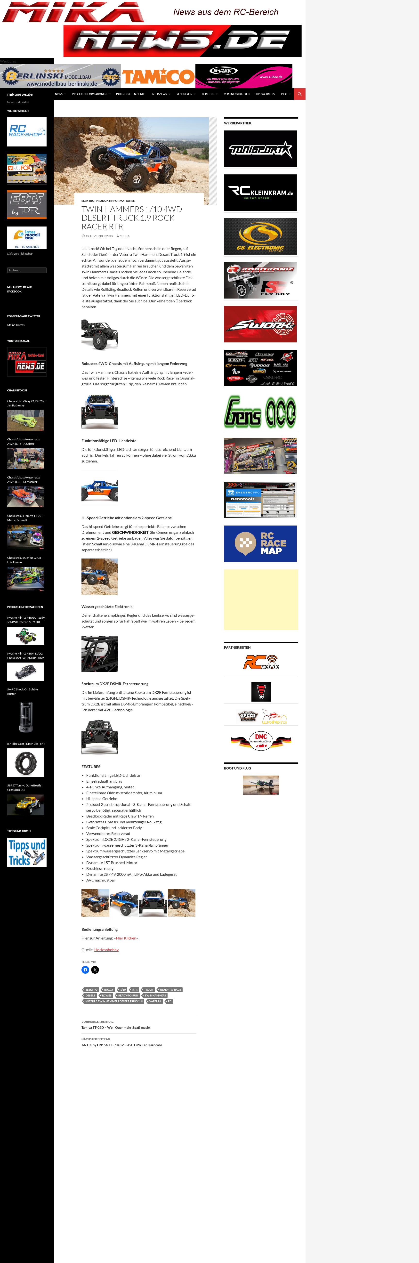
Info (284, 94)
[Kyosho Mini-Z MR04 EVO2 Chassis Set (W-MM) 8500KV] (25, 672)
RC (169, 1001)
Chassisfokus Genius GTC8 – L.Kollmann (25, 560)
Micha (124, 236)
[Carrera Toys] (260, 455)
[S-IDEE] (243, 75)
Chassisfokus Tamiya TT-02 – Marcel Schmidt (25, 518)
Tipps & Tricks (265, 94)
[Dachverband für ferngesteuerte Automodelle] (261, 740)
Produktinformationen (89, 94)
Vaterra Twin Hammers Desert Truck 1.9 (114, 1001)
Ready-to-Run (128, 995)
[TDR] (27, 204)
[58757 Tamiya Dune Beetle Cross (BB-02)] (25, 804)
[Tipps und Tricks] (27, 852)
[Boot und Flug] (261, 785)
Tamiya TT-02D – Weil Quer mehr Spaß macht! (116, 1024)
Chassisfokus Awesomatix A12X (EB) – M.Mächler (23, 480)
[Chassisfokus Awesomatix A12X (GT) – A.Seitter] (25, 458)
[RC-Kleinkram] (260, 192)
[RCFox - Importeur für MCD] (27, 168)
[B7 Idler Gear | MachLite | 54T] (25, 762)
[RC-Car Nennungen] (260, 499)
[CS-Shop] (260, 236)
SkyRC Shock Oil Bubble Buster (22, 692)
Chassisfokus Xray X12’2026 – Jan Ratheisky (26, 403)
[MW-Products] (260, 324)
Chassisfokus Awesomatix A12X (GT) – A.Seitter (23, 441)
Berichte (208, 94)
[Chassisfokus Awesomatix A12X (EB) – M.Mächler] (25, 496)
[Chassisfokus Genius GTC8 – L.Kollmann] (25, 579)
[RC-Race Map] (260, 543)
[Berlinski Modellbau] (60, 75)
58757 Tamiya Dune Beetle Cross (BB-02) (24, 788)
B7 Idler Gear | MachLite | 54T (26, 743)
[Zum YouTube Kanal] (27, 362)
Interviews (159, 94)
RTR (134, 989)
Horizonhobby (106, 949)
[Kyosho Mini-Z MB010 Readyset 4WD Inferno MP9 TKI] (25, 636)
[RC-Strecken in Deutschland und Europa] (274, 716)
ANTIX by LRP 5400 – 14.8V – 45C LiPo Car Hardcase (121, 1042)
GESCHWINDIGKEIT (130, 532)
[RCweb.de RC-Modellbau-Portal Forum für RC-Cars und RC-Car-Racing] (261, 664)
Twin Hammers (155, 995)
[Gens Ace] (260, 412)
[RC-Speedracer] (249, 716)
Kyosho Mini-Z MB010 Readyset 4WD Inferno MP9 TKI (26, 620)
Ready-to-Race (170, 989)
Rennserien (184, 94)
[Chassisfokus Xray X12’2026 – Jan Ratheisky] (25, 420)
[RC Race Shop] (27, 131)
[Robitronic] (260, 280)
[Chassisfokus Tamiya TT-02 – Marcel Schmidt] (25, 537)
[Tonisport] (260, 148)
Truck (148, 989)
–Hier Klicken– (126, 938)
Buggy (108, 989)
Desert (90, 995)
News (59, 94)
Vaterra (155, 1001)
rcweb (107, 995)
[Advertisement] (261, 599)
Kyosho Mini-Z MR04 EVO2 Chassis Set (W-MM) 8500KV (25, 656)
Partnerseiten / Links (130, 94)
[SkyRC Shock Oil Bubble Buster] (25, 716)
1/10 (123, 989)
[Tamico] (158, 75)
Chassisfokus (17, 390)
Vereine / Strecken (237, 94)
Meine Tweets (15, 325)
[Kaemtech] (260, 368)
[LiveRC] (261, 691)
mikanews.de (20, 94)
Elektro (88, 200)
